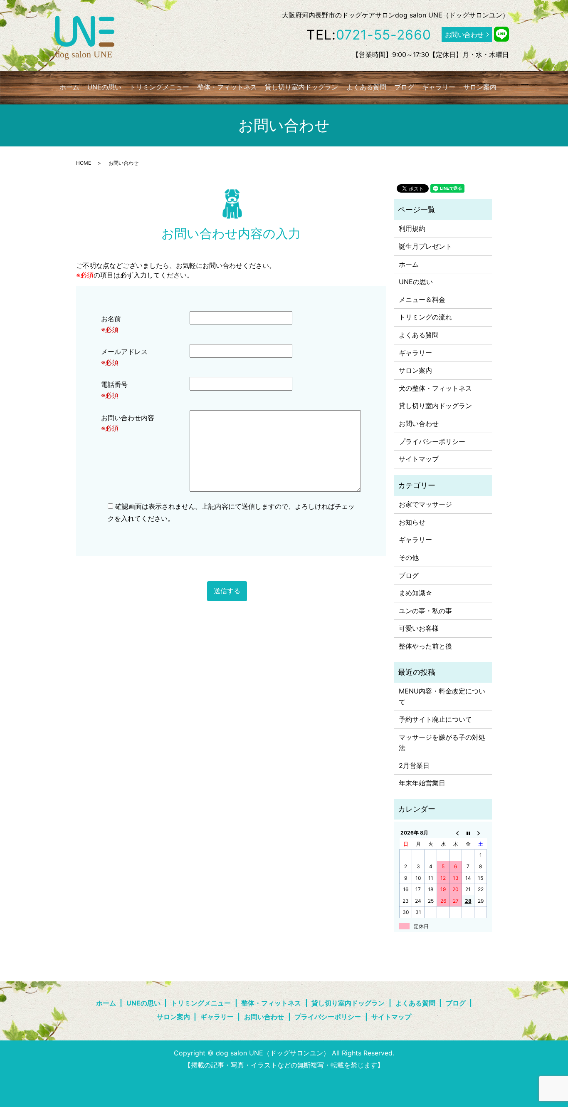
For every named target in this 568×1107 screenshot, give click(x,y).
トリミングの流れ (425, 317)
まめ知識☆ (415, 593)
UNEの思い (104, 87)
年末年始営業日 (422, 783)
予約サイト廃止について (435, 719)
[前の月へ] (455, 832)
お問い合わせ (464, 34)
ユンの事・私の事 (425, 611)
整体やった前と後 (425, 646)
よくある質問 (366, 87)
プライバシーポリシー (432, 441)
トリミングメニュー (159, 87)
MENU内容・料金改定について (442, 696)
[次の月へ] (480, 832)
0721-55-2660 (383, 35)
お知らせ (412, 522)
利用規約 (412, 228)
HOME (83, 163)
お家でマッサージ (425, 504)
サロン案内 (479, 87)
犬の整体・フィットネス (435, 388)
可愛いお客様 (419, 628)
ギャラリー (438, 87)
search (510, 87)
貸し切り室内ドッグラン (301, 87)
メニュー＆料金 (422, 299)
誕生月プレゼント (425, 246)
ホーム (69, 87)
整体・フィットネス (227, 87)
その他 (409, 557)
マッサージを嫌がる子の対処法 (442, 742)
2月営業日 (414, 765)
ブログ (404, 87)
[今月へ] (468, 832)
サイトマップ (419, 459)
